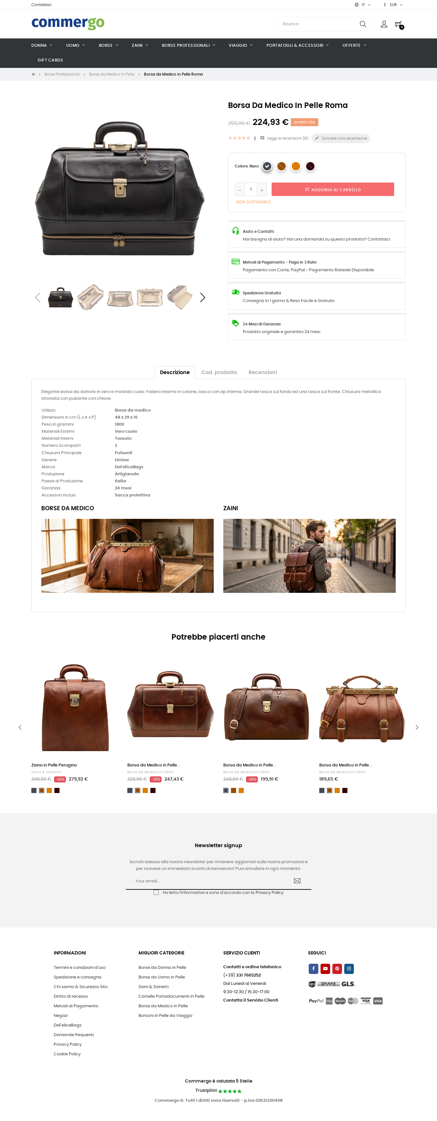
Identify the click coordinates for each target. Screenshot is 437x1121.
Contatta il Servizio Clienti (250, 1000)
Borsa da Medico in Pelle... (153, 765)
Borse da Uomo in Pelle (162, 977)
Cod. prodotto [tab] (219, 372)
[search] (363, 24)
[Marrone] (281, 166)
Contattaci (41, 5)
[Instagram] (349, 969)
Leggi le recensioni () (284, 138)
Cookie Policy (67, 1054)
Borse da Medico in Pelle (150, 772)
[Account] (384, 24)
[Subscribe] (297, 882)
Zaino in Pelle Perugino (54, 765)
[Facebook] (313, 969)
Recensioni (263, 372)
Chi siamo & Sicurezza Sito (80, 987)
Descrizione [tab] (175, 372)
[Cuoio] (296, 166)
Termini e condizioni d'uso (80, 968)
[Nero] (267, 166)
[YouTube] (325, 969)
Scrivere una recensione (341, 138)
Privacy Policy (269, 893)
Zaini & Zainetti (46, 772)
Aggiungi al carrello (335, 190)
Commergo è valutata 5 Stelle (218, 1081)
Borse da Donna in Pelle (162, 968)
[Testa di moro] (310, 166)
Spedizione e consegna (77, 977)
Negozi (61, 1016)
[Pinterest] (337, 969)
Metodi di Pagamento (76, 1006)
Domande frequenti (74, 1035)
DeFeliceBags (68, 1025)
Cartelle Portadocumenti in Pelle (171, 996)
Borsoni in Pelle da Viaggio (165, 1016)
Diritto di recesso (71, 996)
